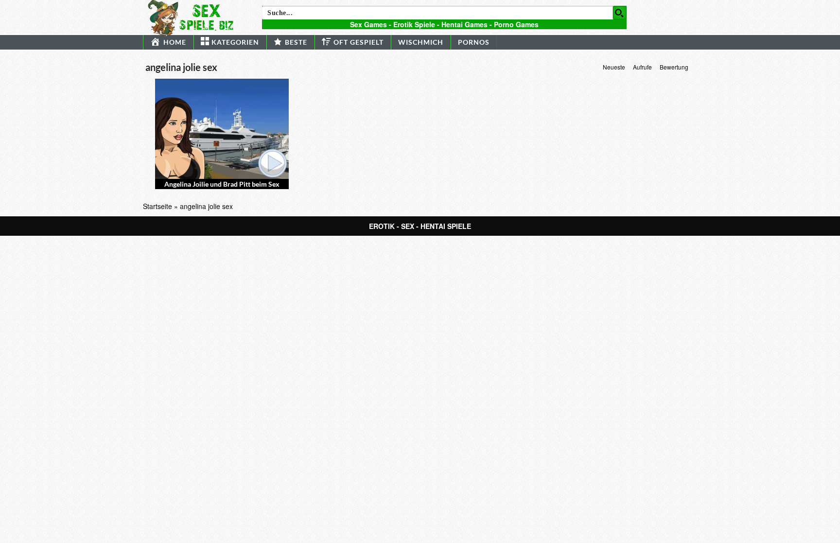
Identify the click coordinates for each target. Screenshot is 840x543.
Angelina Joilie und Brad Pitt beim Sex (222, 184)
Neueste (614, 67)
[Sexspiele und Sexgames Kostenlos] (195, 17)
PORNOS (474, 42)
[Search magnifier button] (620, 12)
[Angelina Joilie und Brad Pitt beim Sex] (222, 129)
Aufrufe (642, 67)
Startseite (157, 206)
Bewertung (674, 67)
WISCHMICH (420, 42)
